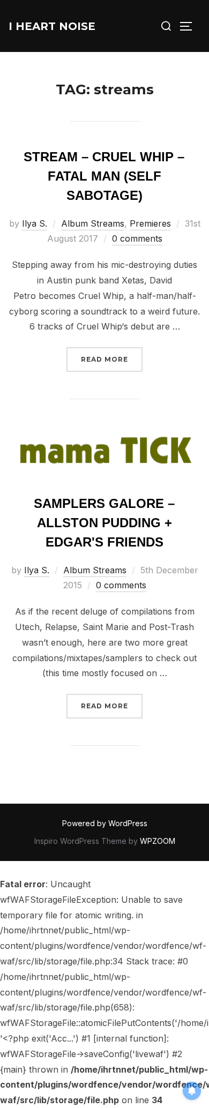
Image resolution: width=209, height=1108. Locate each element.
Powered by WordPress (104, 823)
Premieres (150, 223)
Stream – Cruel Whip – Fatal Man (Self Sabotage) (104, 176)
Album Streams (92, 223)
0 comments (137, 238)
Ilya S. (34, 223)
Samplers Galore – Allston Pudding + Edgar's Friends (104, 522)
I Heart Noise (52, 26)
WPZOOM (157, 840)
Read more (112, 359)
